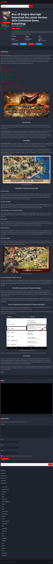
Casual (3, 509)
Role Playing (4, 538)
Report (5, 28)
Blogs (3, 496)
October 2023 (3, 480)
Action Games (4, 486)
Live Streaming (4, 523)
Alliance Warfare (6, 79)
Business (3, 504)
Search (50, 464)
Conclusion (4, 89)
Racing (3, 535)
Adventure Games (5, 489)
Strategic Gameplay (7, 73)
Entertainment (4, 513)
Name (2, 439)
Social (3, 543)
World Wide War (6, 71)
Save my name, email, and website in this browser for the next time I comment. (17, 456)
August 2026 (3, 473)
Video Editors (4, 553)
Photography (4, 528)
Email (2, 445)
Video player (4, 555)
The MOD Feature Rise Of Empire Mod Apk (11, 86)
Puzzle (3, 533)
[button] (31, 6)
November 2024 (4, 478)
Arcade (3, 494)
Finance (3, 516)
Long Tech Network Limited (17, 37)
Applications (4, 491)
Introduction (4, 66)
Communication (5, 511)
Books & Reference (5, 501)
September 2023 (4, 483)
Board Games (4, 499)
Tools (3, 550)
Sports (3, 545)
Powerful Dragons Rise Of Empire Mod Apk (12, 75)
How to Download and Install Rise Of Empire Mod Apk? (13, 88)
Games (16, 11)
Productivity (4, 531)
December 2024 (4, 475)
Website (2, 450)
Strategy (18, 28)
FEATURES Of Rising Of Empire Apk (9, 69)
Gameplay (4, 67)
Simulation (4, 540)
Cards (3, 506)
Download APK (6, 22)
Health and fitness (5, 521)
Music (3, 526)
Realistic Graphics (6, 81)
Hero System (5, 77)
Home (13, 11)
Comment (3, 424)
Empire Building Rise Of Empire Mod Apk (11, 83)
